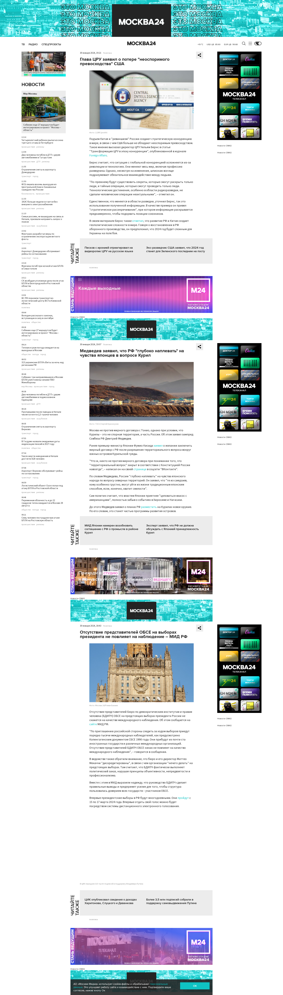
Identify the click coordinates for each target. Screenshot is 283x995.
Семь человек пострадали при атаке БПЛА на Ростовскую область (41, 519)
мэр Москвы (27, 387)
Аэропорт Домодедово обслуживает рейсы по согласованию (41, 253)
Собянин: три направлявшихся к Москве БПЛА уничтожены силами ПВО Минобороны (42, 380)
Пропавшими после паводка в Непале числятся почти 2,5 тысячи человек (41, 413)
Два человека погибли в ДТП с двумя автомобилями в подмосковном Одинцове (41, 397)
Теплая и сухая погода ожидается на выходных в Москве (40, 349)
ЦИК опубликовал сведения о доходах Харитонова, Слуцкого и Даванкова (111, 901)
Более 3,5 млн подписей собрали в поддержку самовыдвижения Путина (171, 901)
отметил (137, 221)
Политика (107, 53)
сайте (93, 724)
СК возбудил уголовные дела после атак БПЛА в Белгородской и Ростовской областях (43, 283)
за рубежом (41, 226)
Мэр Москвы (30, 93)
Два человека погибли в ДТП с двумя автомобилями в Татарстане (41, 156)
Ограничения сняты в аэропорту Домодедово (39, 171)
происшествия (28, 147)
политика (26, 308)
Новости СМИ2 (77, 317)
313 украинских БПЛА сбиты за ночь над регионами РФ (43, 364)
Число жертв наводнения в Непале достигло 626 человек (40, 457)
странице (140, 469)
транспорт (26, 176)
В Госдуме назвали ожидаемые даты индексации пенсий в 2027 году (41, 443)
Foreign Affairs (98, 155)
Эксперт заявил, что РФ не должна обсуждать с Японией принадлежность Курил (172, 529)
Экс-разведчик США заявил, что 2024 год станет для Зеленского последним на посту (175, 249)
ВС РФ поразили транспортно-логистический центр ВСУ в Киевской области (41, 301)
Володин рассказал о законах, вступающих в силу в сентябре (38, 317)
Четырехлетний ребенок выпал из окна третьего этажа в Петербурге (42, 141)
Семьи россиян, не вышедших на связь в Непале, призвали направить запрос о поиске (42, 219)
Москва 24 (141, 43)
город (35, 176)
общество (36, 322)
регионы (40, 147)
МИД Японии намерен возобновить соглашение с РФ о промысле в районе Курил (111, 529)
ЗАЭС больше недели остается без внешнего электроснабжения (39, 203)
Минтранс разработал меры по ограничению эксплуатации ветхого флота (41, 236)
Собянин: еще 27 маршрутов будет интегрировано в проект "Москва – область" (42, 127)
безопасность (28, 194)
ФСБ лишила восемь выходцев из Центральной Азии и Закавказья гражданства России (39, 187)
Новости (33, 85)
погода (35, 354)
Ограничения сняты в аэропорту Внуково (39, 428)
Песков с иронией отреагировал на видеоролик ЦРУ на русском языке (109, 249)
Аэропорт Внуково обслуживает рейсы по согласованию (42, 472)
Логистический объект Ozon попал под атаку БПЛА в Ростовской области (42, 487)
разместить (149, 507)
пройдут (183, 798)
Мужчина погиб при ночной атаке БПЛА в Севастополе (42, 267)
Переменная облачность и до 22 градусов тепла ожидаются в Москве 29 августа (42, 503)
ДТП (38, 162)
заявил (158, 446)
